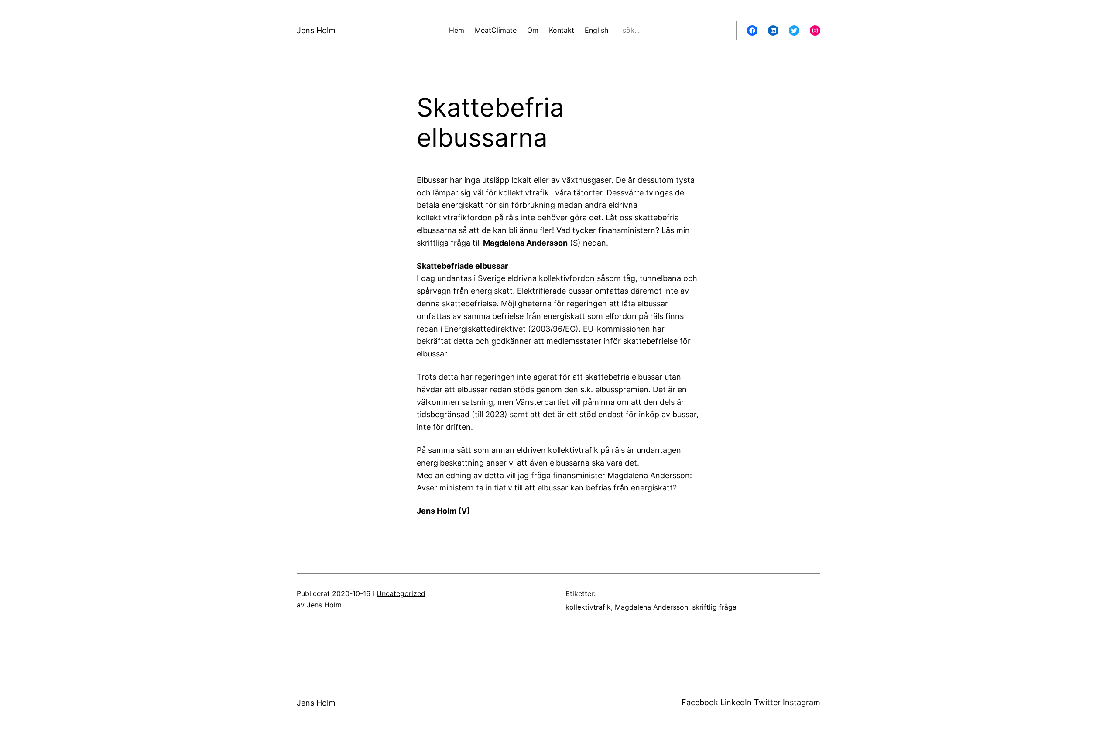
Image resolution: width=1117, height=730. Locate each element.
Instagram (801, 702)
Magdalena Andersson (651, 607)
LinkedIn (736, 702)
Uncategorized (401, 593)
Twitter (767, 702)
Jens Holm (316, 30)
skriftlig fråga (714, 607)
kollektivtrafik (588, 607)
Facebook (700, 702)
